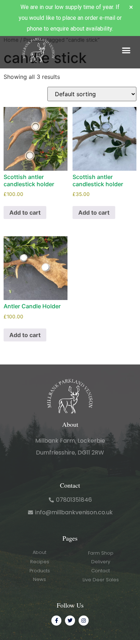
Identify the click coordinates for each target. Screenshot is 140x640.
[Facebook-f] (56, 621)
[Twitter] (70, 621)
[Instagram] (84, 621)
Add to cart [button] (25, 212)
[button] (126, 50)
